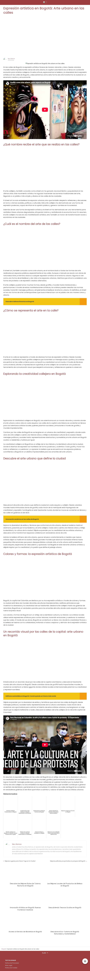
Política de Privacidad (12, 963)
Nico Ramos (11, 58)
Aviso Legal (8, 965)
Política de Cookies (11, 968)
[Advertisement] (45, 36)
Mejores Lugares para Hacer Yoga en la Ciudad (20, 861)
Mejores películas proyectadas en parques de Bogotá (67, 861)
